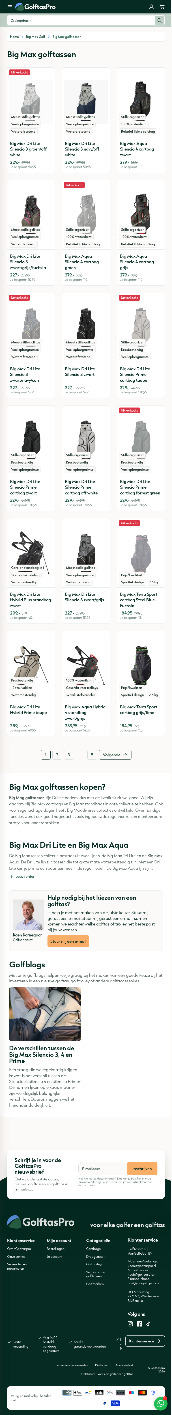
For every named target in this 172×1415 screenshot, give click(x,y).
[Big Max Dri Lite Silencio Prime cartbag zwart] (31, 440)
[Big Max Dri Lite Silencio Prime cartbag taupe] (141, 327)
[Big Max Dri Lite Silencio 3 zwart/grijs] (86, 552)
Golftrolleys (94, 1264)
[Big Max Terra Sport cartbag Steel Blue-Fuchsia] (141, 552)
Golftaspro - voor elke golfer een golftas (107, 1374)
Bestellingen (55, 1249)
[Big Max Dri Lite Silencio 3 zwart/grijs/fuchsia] (31, 214)
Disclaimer (102, 1365)
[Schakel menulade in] (9, 6)
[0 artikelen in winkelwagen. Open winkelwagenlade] (162, 6)
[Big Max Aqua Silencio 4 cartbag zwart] (141, 102)
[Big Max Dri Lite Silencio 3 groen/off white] (31, 102)
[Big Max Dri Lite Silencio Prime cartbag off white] (86, 440)
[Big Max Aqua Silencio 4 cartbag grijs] (141, 214)
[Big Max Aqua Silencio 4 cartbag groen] (86, 214)
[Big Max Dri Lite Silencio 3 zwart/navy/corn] (31, 327)
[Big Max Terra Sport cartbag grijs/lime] (141, 665)
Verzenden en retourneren (17, 1266)
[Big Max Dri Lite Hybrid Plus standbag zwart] (31, 552)
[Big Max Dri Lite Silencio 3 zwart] (86, 327)
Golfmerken (95, 1284)
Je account (54, 1256)
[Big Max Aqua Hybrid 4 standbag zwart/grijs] (86, 665)
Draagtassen (95, 1256)
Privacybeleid (124, 1365)
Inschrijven (142, 1168)
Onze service (16, 1256)
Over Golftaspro (19, 1249)
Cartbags (93, 1249)
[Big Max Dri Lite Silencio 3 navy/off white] (86, 102)
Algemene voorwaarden (72, 1365)
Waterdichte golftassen (95, 1274)
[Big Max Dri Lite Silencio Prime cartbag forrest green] (141, 440)
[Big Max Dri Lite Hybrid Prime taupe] (31, 665)
